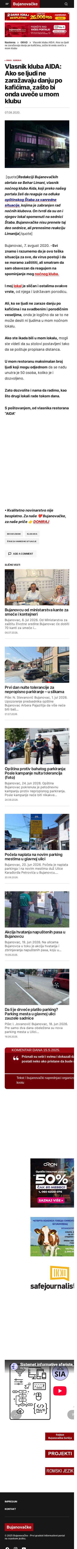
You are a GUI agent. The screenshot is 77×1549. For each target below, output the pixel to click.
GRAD (24, 42)
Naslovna (10, 42)
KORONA (17, 60)
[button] (7, 4)
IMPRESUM (11, 1501)
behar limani (14, 534)
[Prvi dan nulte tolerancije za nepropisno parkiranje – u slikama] (37, 665)
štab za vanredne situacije (22, 541)
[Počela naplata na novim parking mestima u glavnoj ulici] (37, 832)
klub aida (32, 534)
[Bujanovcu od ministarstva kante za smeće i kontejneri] (37, 587)
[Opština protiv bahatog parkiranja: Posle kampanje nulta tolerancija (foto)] (37, 746)
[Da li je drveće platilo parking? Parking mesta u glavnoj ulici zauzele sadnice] (37, 987)
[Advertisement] (38, 461)
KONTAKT (10, 1509)
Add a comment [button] (23, 553)
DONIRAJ (41, 522)
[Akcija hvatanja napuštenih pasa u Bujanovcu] (37, 909)
